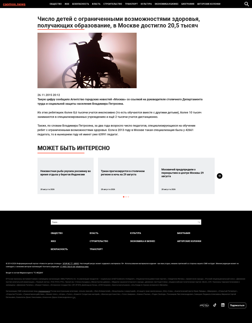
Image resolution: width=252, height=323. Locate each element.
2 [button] (126, 197)
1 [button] (123, 197)
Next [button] (219, 176)
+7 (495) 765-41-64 (67, 266)
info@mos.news (82, 266)
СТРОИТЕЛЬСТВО (112, 4)
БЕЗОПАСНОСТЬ (80, 4)
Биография (187, 4)
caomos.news (14, 4)
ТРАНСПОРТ (131, 4)
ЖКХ (67, 4)
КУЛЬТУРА (146, 4)
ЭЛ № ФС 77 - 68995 (71, 263)
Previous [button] (32, 176)
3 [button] (128, 197)
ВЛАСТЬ (96, 4)
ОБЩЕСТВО (56, 4)
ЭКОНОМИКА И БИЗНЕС (166, 4)
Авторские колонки (208, 4)
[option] (65, 176)
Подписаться (237, 305)
